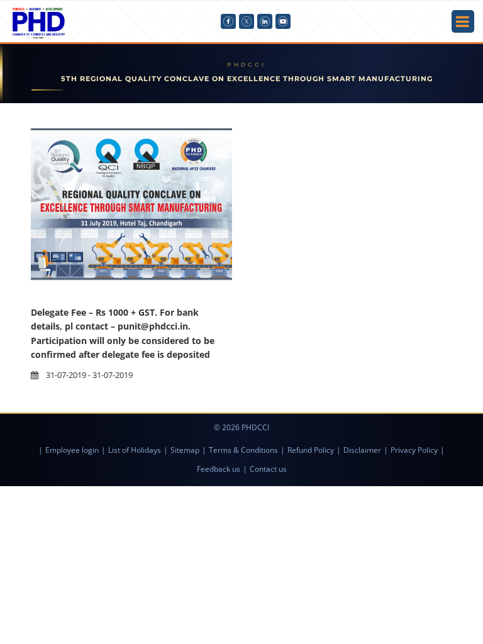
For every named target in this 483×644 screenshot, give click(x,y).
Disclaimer (362, 450)
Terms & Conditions (243, 450)
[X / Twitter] (246, 21)
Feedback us (218, 469)
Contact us (268, 469)
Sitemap (184, 450)
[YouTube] (283, 21)
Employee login (72, 450)
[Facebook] (228, 21)
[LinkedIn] (264, 21)
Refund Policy (310, 450)
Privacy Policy (414, 450)
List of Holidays (134, 450)
